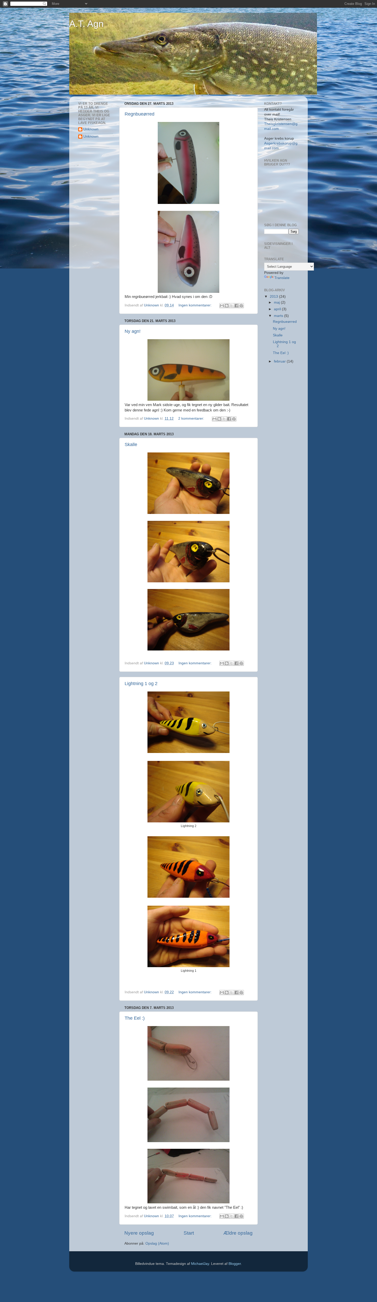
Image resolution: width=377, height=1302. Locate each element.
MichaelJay (200, 1264)
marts (279, 316)
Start (189, 1233)
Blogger (235, 1264)
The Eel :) (135, 1018)
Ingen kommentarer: (195, 305)
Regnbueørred (139, 114)
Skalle (131, 444)
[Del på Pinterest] (241, 305)
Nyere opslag (139, 1233)
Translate (282, 278)
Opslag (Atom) (157, 1243)
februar (280, 361)
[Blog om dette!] (226, 305)
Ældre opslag (238, 1233)
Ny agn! (133, 331)
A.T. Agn (86, 23)
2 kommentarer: (191, 418)
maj (277, 302)
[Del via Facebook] (236, 305)
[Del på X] (231, 305)
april (278, 309)
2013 (274, 296)
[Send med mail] (221, 305)
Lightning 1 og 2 (141, 683)
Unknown (90, 129)
